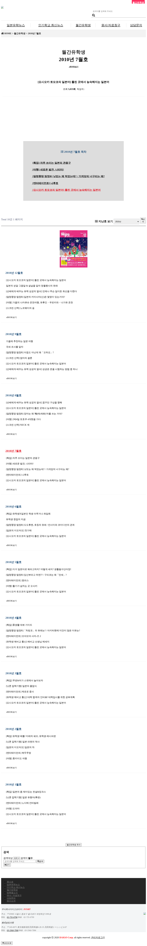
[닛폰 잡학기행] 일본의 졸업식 (21, 686)
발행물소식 (12, 893)
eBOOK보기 (73, 67)
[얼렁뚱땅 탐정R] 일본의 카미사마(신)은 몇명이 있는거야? (35, 297)
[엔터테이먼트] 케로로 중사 (20, 691)
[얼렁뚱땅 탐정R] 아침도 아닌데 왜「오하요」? (30, 352)
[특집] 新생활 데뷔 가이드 (19, 625)
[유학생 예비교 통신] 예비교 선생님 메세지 (27, 641)
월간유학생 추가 (73, 845)
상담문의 (136, 25)
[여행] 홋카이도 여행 (16, 758)
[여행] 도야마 (13, 808)
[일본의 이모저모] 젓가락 (19, 530)
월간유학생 (83, 25)
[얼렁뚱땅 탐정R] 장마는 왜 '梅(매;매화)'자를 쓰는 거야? (34, 413)
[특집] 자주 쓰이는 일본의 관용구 (52, 162)
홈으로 (10, 882)
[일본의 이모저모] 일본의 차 (20, 747)
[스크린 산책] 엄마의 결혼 (19, 358)
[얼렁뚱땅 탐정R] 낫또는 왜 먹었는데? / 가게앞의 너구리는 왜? (69, 176)
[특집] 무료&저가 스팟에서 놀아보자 (24, 680)
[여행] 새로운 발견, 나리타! (48, 169)
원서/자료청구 (110, 25)
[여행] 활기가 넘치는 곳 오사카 (21, 586)
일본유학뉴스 (16, 25)
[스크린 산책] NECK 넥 (17, 425)
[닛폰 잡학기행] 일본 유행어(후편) (23, 797)
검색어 (27, 858)
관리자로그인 (98, 937)
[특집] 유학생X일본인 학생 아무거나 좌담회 (28, 514)
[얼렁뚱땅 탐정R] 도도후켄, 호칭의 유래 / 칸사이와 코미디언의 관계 (40, 525)
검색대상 (8, 858)
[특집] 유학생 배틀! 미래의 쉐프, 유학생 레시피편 (31, 736)
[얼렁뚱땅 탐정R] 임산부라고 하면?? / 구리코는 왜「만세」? (36, 575)
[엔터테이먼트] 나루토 (45, 183)
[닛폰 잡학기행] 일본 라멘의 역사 (23, 741)
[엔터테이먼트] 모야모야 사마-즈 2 (23, 636)
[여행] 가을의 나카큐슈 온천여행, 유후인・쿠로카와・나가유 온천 (39, 302)
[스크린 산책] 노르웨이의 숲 (20, 308)
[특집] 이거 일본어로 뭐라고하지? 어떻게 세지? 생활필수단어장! (38, 569)
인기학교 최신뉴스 (50, 25)
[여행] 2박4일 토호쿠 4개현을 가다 (23, 419)
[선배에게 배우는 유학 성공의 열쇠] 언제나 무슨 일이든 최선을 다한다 (41, 291)
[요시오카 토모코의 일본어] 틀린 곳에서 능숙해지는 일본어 (67, 189)
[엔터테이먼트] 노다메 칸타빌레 (22, 803)
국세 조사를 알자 (14, 347)
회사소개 (11, 901)
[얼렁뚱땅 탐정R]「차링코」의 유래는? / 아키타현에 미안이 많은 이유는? (43, 630)
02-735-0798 (12, 917)
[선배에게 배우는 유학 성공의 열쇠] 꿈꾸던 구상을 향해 (34, 402)
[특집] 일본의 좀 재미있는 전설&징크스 (26, 792)
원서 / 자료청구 (14, 895)
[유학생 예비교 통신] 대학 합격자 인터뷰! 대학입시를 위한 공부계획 (40, 697)
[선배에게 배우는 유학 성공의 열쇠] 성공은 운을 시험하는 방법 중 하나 (42, 369)
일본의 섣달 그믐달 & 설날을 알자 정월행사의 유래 (32, 286)
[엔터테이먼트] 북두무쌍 (18, 753)
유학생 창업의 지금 (16, 519)
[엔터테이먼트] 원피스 (17, 580)
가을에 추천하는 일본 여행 (19, 341)
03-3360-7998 (12, 930)
